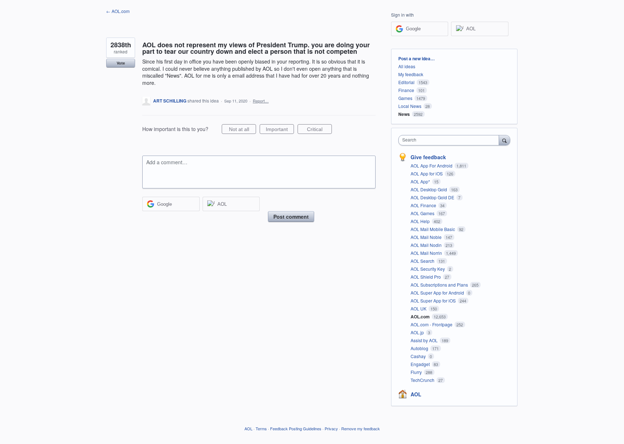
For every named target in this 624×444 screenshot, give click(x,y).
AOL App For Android (432, 165)
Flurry (417, 372)
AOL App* (421, 181)
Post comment (291, 216)
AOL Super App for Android (438, 293)
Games (405, 98)
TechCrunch (423, 380)
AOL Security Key (428, 269)
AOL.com (421, 316)
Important (280, 130)
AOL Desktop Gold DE (433, 197)
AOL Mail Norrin (427, 253)
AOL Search (423, 261)
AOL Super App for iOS (434, 300)
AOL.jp (418, 332)
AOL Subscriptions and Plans (440, 285)
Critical (319, 130)
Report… (261, 101)
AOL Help (421, 221)
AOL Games (423, 213)
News (404, 114)
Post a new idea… (416, 58)
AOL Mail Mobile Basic (433, 229)
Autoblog (420, 348)
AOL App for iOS (427, 173)
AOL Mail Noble (427, 237)
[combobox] (450, 140)
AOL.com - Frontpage (432, 324)
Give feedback (428, 157)
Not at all (242, 130)
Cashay (419, 356)
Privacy (331, 428)
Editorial (406, 82)
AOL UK (419, 308)
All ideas (406, 66)
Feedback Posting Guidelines (295, 428)
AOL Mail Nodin (427, 245)
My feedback (410, 74)
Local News (409, 106)
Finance (406, 90)
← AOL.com (118, 11)
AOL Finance (424, 205)
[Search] (504, 140)
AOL (416, 394)
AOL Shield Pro (426, 277)
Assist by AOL (425, 340)
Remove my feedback (360, 428)
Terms (261, 428)
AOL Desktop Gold (429, 189)
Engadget (421, 364)
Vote (121, 63)
